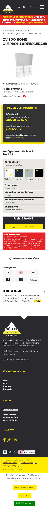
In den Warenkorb (25, 227)
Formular (19, 138)
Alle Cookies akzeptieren (25, 503)
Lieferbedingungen (29, 463)
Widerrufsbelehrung (11, 463)
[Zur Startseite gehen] (7, 9)
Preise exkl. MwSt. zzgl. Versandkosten (18, 92)
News (5, 381)
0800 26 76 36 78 (16, 120)
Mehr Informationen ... (24, 481)
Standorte (13, 129)
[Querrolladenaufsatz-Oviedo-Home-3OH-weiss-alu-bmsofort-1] (24, 66)
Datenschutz (19, 460)
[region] (24, 66)
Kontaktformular (10, 410)
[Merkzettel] (29, 7)
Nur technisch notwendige (25, 488)
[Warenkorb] (35, 7)
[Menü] (42, 8)
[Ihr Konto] (24, 7)
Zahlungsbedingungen (12, 465)
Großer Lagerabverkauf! (18, 17)
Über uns (7, 386)
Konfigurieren (25, 496)
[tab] (24, 296)
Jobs (5, 383)
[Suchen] (19, 7)
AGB (29, 460)
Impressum (7, 460)
